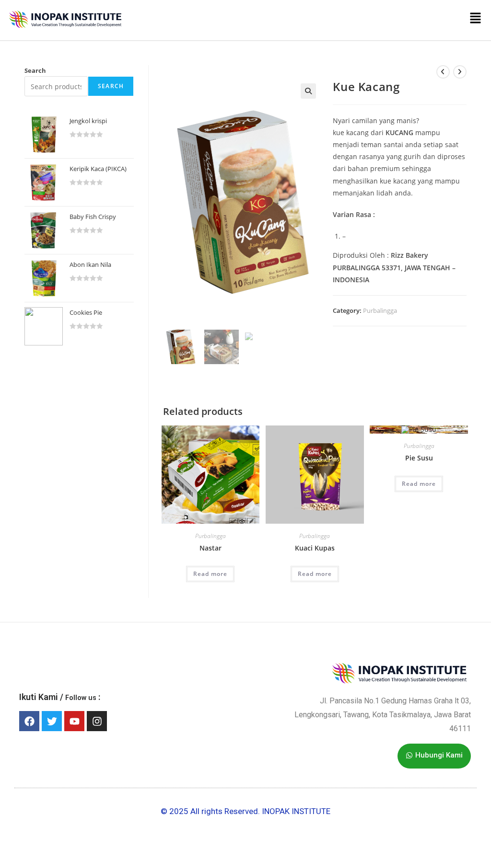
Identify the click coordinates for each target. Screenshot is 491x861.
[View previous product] (443, 72)
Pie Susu (419, 457)
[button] (305, 20)
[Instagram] (97, 721)
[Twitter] (52, 721)
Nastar (210, 547)
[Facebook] (29, 721)
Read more (210, 574)
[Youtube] (74, 721)
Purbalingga (380, 310)
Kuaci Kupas (315, 547)
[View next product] (460, 72)
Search (35, 70)
